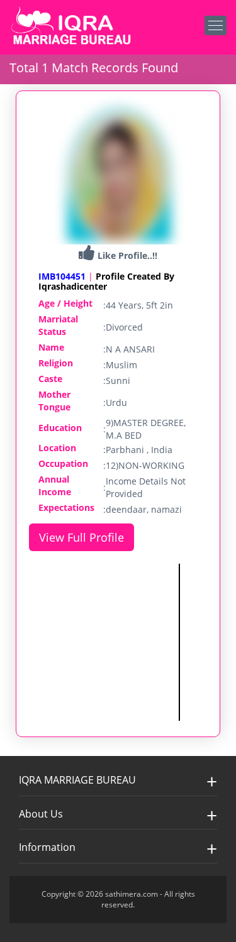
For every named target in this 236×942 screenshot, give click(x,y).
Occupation (63, 463)
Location (57, 448)
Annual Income (54, 485)
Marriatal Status (58, 325)
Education (60, 428)
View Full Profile (81, 537)
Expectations (66, 507)
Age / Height (65, 303)
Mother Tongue (54, 400)
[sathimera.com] (72, 27)
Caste (50, 379)
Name (51, 347)
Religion (55, 363)
